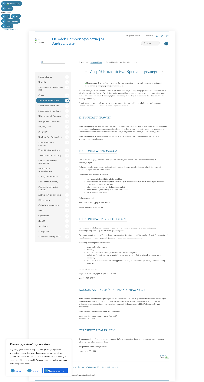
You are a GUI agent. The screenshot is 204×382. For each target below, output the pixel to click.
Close (9, 8)
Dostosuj (17, 371)
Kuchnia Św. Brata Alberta (50, 137)
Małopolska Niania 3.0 (49, 121)
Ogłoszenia (43, 215)
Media (41, 210)
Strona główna (45, 77)
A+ (17, 16)
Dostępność (43, 231)
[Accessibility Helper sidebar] (11, 3)
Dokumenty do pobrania (49, 195)
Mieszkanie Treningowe (49, 111)
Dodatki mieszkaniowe (49, 150)
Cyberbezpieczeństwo (48, 205)
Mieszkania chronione (48, 105)
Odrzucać (35, 371)
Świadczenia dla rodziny (49, 155)
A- (8, 16)
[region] (39, 357)
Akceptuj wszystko (56, 371)
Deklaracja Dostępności (49, 236)
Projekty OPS (44, 126)
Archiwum (43, 226)
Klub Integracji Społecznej (50, 116)
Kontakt (42, 82)
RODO (41, 221)
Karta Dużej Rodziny (48, 181)
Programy (42, 132)
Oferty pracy (44, 200)
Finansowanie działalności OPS (50, 88)
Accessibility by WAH (10, 30)
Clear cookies (12, 21)
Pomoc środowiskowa (48, 100)
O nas (41, 95)
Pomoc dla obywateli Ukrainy (48, 188)
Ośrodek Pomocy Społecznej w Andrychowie (78, 41)
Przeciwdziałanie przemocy (46, 143)
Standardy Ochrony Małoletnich (47, 162)
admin (167, 357)
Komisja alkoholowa (48, 176)
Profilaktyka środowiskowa (45, 169)
